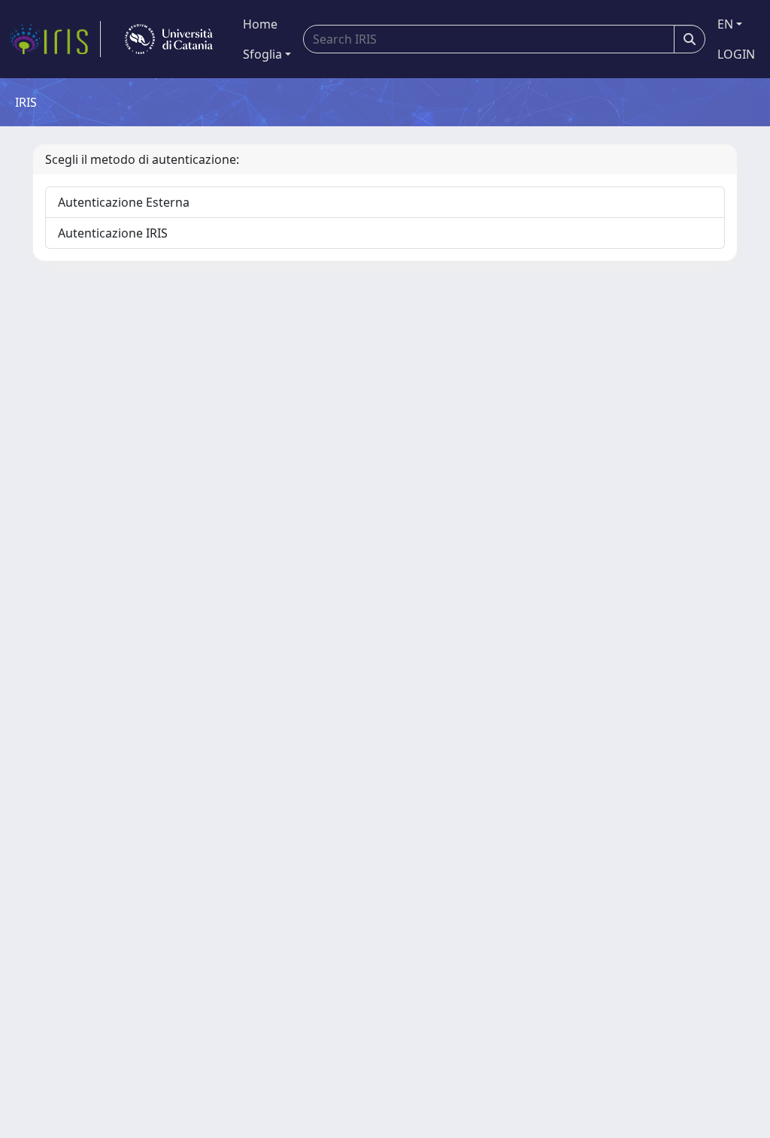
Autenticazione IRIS (113, 233)
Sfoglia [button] (262, 54)
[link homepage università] (169, 39)
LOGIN (736, 54)
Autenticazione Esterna (123, 202)
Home (260, 24)
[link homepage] (55, 39)
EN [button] (725, 24)
